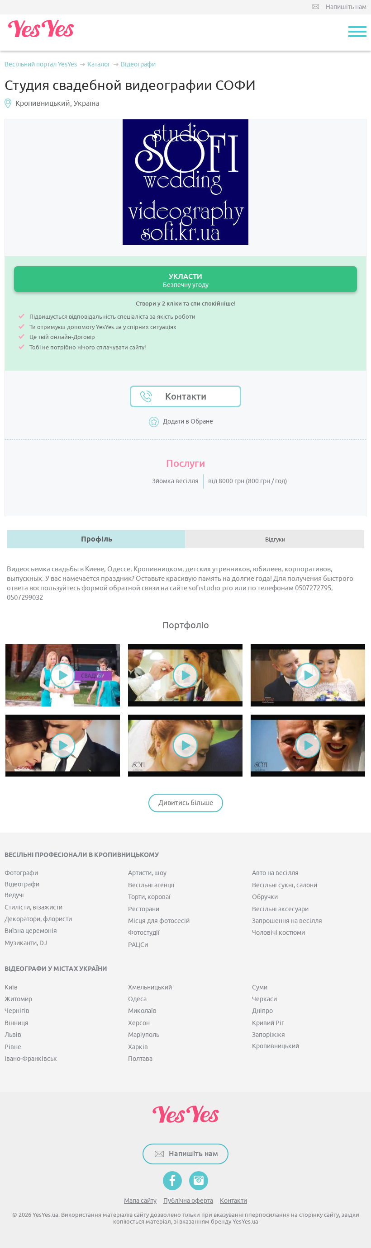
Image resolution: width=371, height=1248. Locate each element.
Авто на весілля (275, 873)
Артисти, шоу (147, 873)
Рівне (13, 1047)
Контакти (185, 396)
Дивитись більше (185, 803)
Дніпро (262, 1011)
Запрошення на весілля (287, 921)
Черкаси (264, 999)
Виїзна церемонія (31, 931)
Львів (13, 1035)
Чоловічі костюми (278, 933)
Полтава (140, 1059)
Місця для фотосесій (159, 921)
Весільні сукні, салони (284, 885)
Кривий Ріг (268, 1023)
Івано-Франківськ (31, 1059)
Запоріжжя (268, 1035)
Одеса (137, 999)
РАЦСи (138, 945)
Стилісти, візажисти (33, 907)
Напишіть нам (346, 7)
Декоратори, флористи (38, 919)
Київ (11, 987)
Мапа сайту (140, 1201)
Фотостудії (144, 933)
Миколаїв (142, 1011)
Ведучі (14, 895)
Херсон (139, 1023)
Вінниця (17, 1023)
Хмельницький (150, 987)
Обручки (265, 897)
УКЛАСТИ (186, 280)
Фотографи (21, 873)
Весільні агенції (151, 885)
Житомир (18, 999)
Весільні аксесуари (280, 909)
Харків (138, 1047)
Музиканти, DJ (26, 943)
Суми (259, 987)
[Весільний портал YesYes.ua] (41, 32)
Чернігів (17, 1011)
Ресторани (143, 909)
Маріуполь (143, 1035)
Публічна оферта (188, 1201)
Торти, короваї (149, 897)
